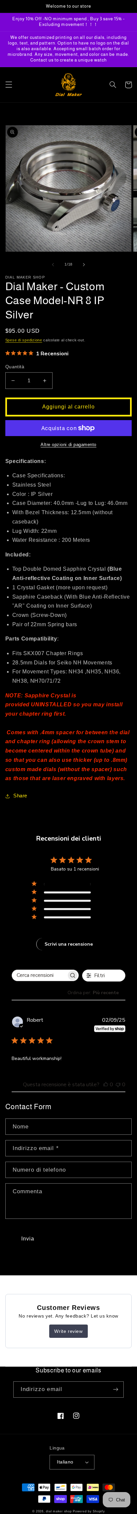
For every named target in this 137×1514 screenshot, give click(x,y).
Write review (68, 1331)
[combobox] (96, 993)
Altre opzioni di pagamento (68, 444)
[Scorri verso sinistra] (53, 264)
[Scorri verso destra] (84, 264)
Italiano (65, 1461)
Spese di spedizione (23, 340)
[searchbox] (39, 975)
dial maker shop (58, 1511)
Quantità (14, 366)
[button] (8, 84)
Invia (27, 1238)
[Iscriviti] (115, 1389)
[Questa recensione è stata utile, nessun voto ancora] (105, 1084)
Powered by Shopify (89, 1511)
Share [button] (20, 795)
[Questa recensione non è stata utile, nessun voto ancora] (118, 1084)
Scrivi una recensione (69, 944)
